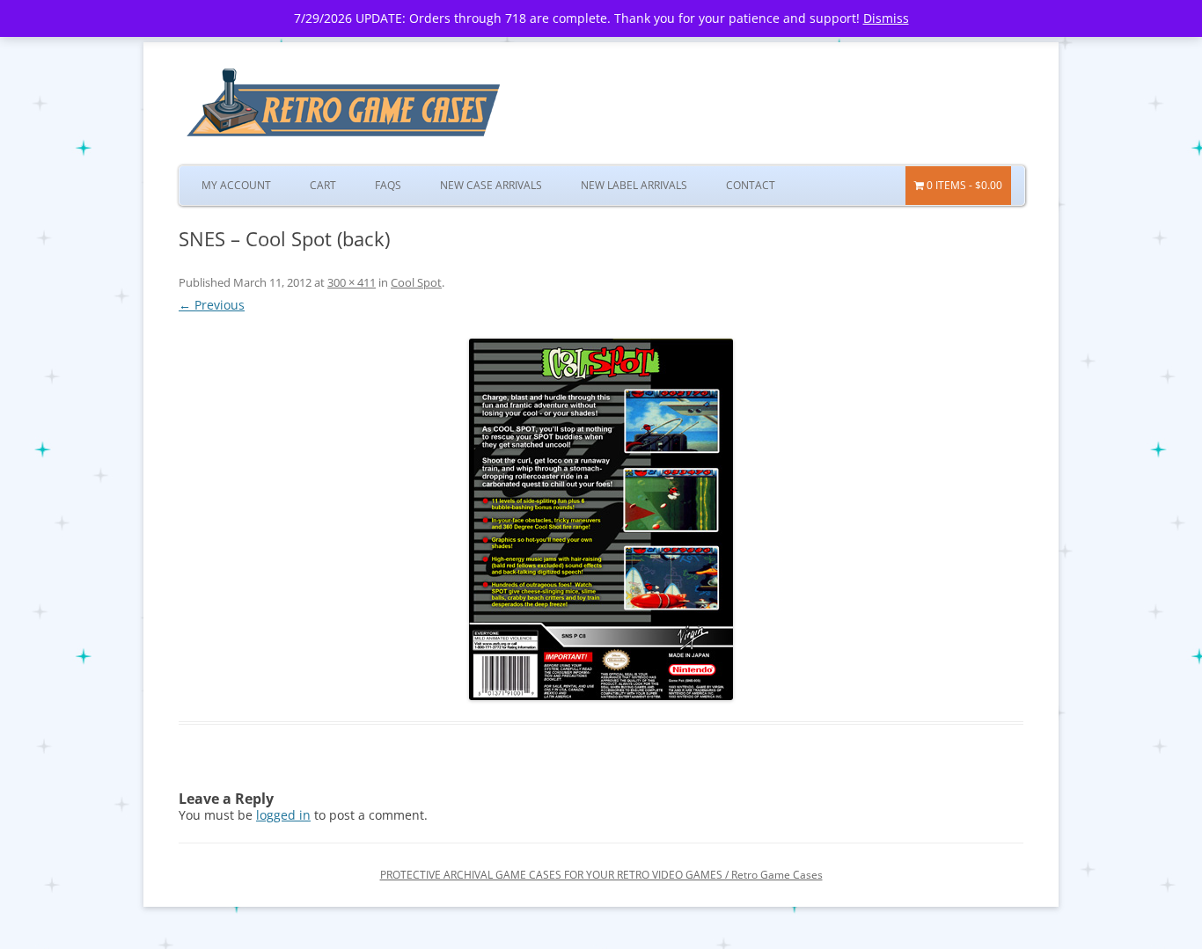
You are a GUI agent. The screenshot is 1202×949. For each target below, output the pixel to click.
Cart (323, 185)
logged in (283, 815)
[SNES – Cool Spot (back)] (601, 519)
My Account (236, 185)
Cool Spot (416, 282)
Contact (750, 185)
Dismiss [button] (886, 18)
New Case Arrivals (491, 185)
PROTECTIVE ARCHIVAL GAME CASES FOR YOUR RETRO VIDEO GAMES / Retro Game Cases (601, 874)
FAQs (388, 185)
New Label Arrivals (634, 185)
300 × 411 (351, 282)
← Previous (212, 304)
